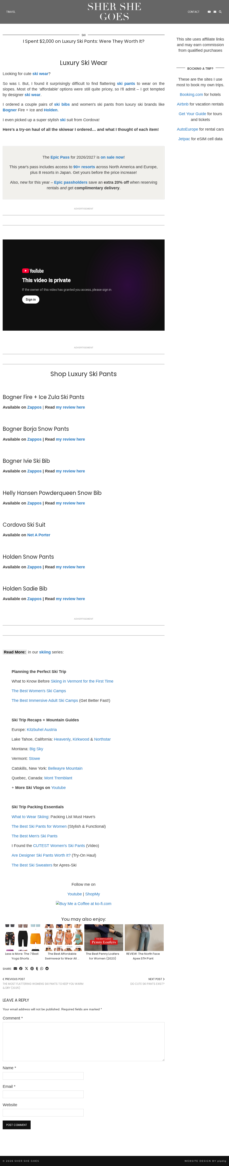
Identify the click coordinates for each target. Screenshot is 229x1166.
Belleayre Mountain (65, 768)
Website (10, 1105)
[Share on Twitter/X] (26, 969)
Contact (193, 11)
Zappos (34, 439)
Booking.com (191, 94)
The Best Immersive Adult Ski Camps (45, 700)
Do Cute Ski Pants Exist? (147, 981)
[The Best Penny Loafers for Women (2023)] (103, 937)
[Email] (215, 12)
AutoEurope (187, 129)
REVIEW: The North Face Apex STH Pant (143, 956)
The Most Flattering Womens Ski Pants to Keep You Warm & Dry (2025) (43, 983)
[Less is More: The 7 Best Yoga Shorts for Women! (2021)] (23, 937)
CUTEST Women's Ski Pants (59, 845)
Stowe (34, 758)
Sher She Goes (114, 12)
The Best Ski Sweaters (32, 865)
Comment (13, 1018)
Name (9, 1068)
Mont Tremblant (58, 778)
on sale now (112, 157)
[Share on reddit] (47, 969)
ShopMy (92, 894)
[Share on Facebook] (21, 969)
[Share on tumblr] (37, 969)
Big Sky (36, 749)
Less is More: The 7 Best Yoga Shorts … (21, 956)
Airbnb (183, 104)
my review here (70, 407)
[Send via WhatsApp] (41, 969)
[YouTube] (209, 12)
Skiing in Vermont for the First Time (82, 681)
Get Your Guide (192, 114)
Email (9, 1086)
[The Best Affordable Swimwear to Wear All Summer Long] (63, 937)
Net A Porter (38, 535)
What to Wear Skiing (30, 817)
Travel (10, 11)
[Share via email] (15, 969)
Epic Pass (60, 157)
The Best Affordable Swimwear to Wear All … (62, 956)
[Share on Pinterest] (32, 969)
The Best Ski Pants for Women (39, 826)
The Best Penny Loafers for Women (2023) (102, 956)
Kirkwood (81, 739)
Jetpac (184, 139)
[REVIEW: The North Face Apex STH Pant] (144, 937)
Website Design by (205, 1161)
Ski (84, 35)
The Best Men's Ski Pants (34, 836)
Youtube (58, 787)
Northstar (102, 739)
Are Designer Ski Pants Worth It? (41, 855)
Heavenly (62, 739)
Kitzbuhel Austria (42, 729)
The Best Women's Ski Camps (39, 691)
